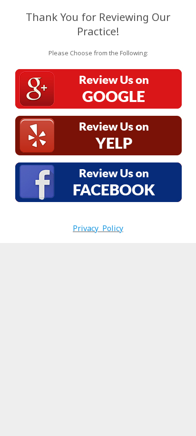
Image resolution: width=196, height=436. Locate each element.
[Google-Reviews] (98, 89)
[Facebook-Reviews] (98, 182)
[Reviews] (98, 136)
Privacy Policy (98, 228)
